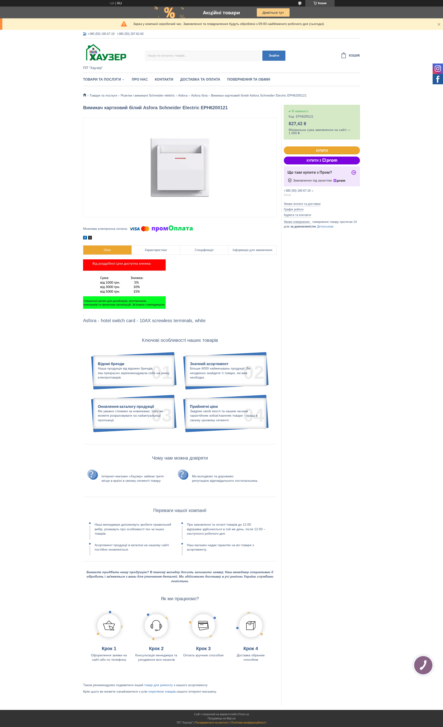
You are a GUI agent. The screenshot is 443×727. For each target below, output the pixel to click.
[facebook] (85, 238)
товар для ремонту (158, 685)
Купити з (314, 160)
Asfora (183, 95)
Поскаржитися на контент (212, 722)
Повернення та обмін (248, 79)
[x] (90, 238)
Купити (322, 150)
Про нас (140, 79)
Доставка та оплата (200, 79)
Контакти (164, 79)
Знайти (274, 55)
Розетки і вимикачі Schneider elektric (148, 95)
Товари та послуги (102, 79)
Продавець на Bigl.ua (222, 718)
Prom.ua (243, 714)
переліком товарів (162, 691)
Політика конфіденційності (248, 722)
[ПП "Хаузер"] (114, 52)
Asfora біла (199, 95)
